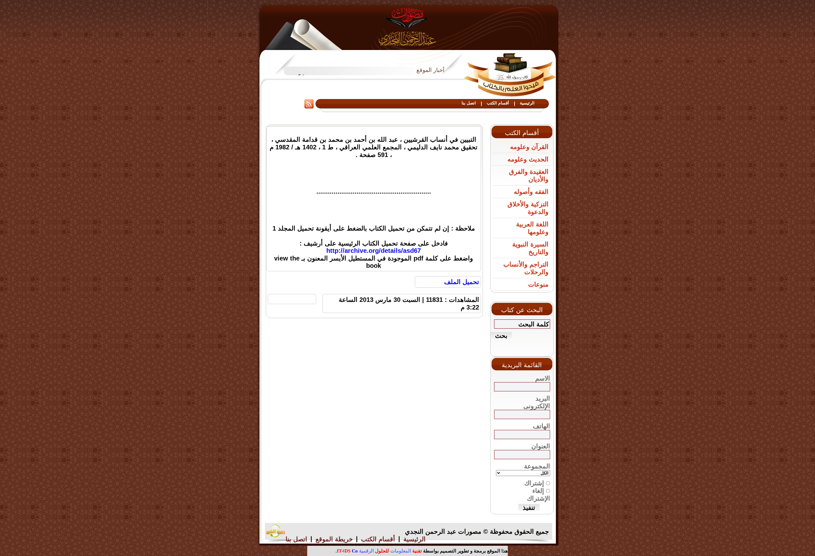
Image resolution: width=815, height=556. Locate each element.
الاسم (542, 378)
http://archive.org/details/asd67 (373, 250)
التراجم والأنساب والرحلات (526, 268)
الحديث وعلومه (528, 159)
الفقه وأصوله (531, 191)
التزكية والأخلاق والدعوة (528, 208)
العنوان (540, 446)
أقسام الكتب (498, 103)
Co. (347, 550)
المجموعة (537, 466)
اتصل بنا (469, 103)
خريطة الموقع (334, 539)
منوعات (538, 284)
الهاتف (541, 426)
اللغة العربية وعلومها (532, 228)
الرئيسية (527, 103)
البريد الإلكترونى (536, 402)
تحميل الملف (461, 281)
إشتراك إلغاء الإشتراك (537, 491)
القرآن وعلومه (529, 146)
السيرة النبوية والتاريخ (530, 248)
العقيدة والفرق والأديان (529, 175)
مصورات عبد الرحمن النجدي (407, 27)
